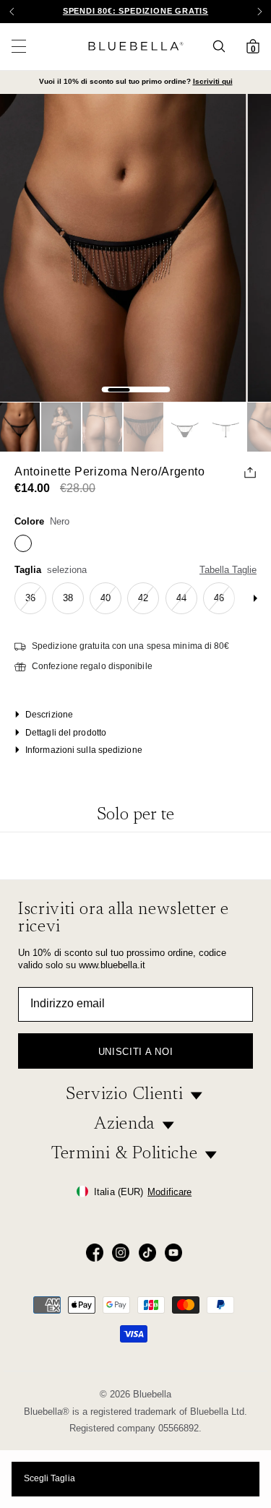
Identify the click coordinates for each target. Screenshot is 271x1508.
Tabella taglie (228, 569)
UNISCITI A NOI (135, 1051)
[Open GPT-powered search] (223, 46)
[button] (259, 11)
